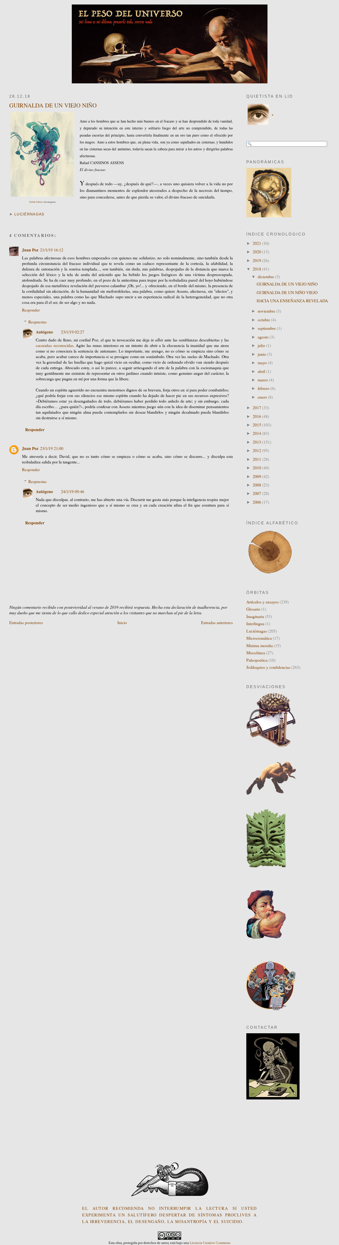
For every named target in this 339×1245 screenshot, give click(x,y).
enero (263, 397)
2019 (257, 260)
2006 (257, 502)
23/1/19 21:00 (51, 448)
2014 (257, 433)
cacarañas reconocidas (54, 345)
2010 (257, 467)
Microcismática (259, 638)
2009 (257, 476)
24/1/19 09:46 (72, 491)
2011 (257, 459)
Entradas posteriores (26, 622)
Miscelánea (255, 652)
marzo (263, 379)
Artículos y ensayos (262, 602)
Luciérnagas (29, 214)
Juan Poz (30, 250)
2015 (257, 424)
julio (262, 345)
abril (262, 371)
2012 (257, 450)
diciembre (266, 276)
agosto (264, 337)
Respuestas (37, 321)
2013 (257, 442)
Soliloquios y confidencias (268, 667)
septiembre (267, 328)
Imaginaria (255, 616)
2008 (257, 485)
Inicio (122, 622)
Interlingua (255, 623)
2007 (257, 493)
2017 (257, 407)
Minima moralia (259, 645)
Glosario (253, 609)
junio (262, 354)
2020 (257, 251)
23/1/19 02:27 (72, 332)
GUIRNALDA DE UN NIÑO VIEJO (287, 292)
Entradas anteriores (217, 622)
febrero (264, 388)
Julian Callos (36, 202)
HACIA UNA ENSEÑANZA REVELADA (292, 300)
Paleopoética (256, 660)
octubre (264, 319)
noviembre (267, 311)
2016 (257, 416)
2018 (257, 269)
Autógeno (44, 332)
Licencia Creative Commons (210, 1243)
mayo (263, 362)
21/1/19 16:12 (51, 249)
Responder (31, 310)
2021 (257, 243)
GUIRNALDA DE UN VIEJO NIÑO (53, 105)
